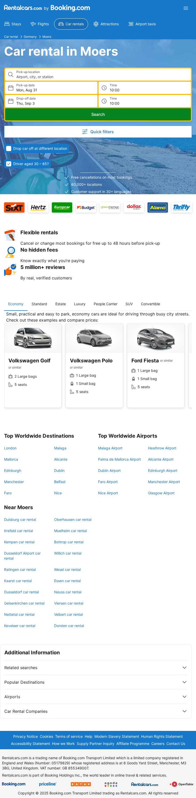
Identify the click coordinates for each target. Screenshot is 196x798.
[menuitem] (12, 24)
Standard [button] (39, 304)
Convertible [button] (150, 304)
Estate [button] (60, 304)
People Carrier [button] (105, 304)
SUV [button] (129, 304)
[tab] (16, 304)
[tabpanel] (98, 363)
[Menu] (186, 8)
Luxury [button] (79, 304)
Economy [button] (15, 304)
